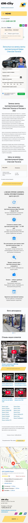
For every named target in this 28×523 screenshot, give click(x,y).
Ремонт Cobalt (5, 412)
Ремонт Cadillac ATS (18, 414)
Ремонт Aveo (17, 416)
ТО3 (11, 84)
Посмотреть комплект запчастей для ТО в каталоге (12, 183)
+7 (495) (8, 21)
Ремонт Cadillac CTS (6, 420)
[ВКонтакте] (23, 25)
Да (5, 33)
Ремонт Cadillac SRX (6, 410)
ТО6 (20, 84)
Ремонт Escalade (6, 416)
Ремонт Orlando (5, 408)
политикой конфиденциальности (8, 94)
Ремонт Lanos (17, 410)
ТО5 (17, 84)
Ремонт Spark (5, 406)
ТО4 (14, 84)
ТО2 (8, 84)
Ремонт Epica (17, 412)
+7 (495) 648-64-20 (17, 435)
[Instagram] (26, 25)
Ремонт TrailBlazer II (18, 418)
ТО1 (4, 84)
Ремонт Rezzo (17, 406)
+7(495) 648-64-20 (6, 507)
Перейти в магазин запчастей (7, 7)
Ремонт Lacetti (5, 418)
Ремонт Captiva (5, 414)
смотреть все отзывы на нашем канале (13, 368)
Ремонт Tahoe (17, 408)
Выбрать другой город (13, 33)
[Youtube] (21, 25)
